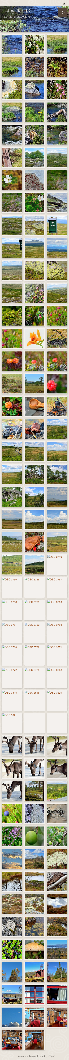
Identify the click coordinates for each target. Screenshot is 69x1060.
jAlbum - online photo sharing (32, 1056)
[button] (6, 1053)
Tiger (52, 1056)
